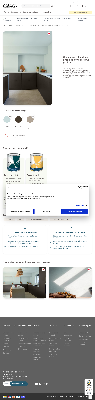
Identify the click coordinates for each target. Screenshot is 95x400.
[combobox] (35, 6)
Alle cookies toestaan (75, 211)
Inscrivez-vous (19, 384)
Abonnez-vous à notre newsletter (13, 373)
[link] (66, 2)
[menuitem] (12, 13)
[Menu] (92, 380)
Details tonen (80, 205)
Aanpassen (46, 211)
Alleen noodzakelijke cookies (20, 211)
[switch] (89, 393)
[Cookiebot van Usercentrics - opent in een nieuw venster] (80, 187)
